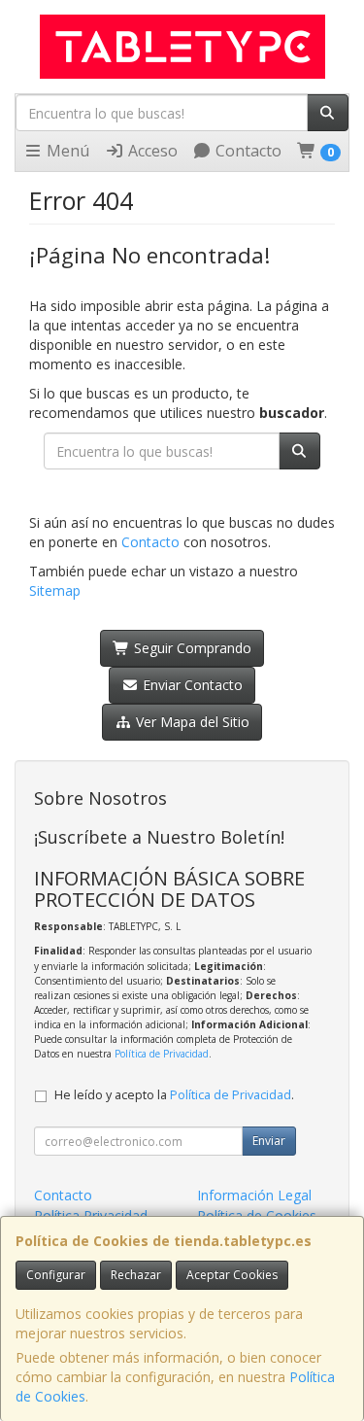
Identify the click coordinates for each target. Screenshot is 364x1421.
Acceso (151, 150)
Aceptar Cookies (232, 1274)
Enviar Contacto (191, 685)
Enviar (268, 1140)
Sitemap (55, 590)
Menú (66, 150)
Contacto (246, 150)
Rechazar (136, 1274)
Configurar (55, 1274)
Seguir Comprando (190, 648)
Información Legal (254, 1195)
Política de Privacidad (162, 1053)
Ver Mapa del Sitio (190, 721)
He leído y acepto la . (174, 1095)
